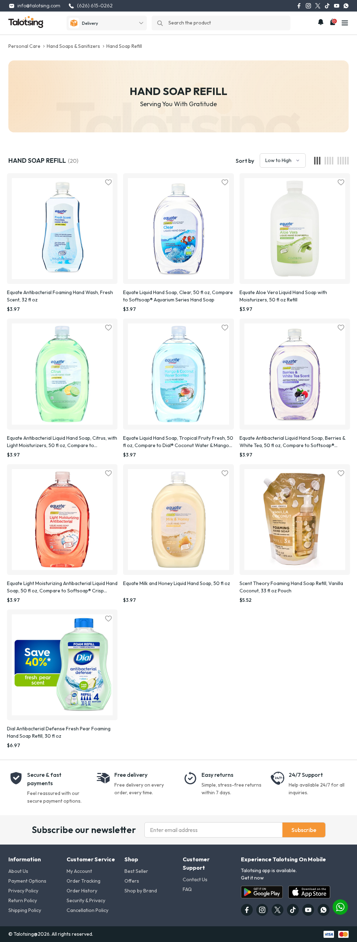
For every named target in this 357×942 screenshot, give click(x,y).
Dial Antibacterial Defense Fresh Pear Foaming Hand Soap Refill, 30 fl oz (59, 732)
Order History (82, 891)
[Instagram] (308, 5)
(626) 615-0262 (95, 5)
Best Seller (136, 871)
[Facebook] (299, 5)
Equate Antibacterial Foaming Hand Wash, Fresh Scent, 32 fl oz (60, 296)
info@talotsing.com (38, 5)
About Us (18, 871)
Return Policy (22, 900)
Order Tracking (83, 881)
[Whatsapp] (346, 5)
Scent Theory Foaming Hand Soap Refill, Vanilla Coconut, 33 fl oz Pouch (291, 587)
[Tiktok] (327, 5)
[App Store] (309, 892)
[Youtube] (336, 5)
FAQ (187, 889)
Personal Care (24, 46)
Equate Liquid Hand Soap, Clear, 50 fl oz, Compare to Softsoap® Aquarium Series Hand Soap (178, 296)
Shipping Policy (24, 910)
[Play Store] (262, 892)
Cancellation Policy (87, 910)
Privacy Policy (23, 891)
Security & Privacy (86, 900)
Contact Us (195, 879)
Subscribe (303, 829)
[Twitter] (317, 5)
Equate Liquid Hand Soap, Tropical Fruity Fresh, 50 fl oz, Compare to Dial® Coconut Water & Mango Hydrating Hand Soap (178, 442)
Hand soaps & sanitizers (73, 46)
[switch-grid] (317, 161)
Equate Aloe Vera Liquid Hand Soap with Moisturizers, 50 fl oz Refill (283, 296)
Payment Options (27, 881)
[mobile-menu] (345, 23)
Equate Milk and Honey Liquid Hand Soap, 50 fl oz (176, 583)
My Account (79, 871)
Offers (131, 881)
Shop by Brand (140, 891)
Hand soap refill (124, 46)
